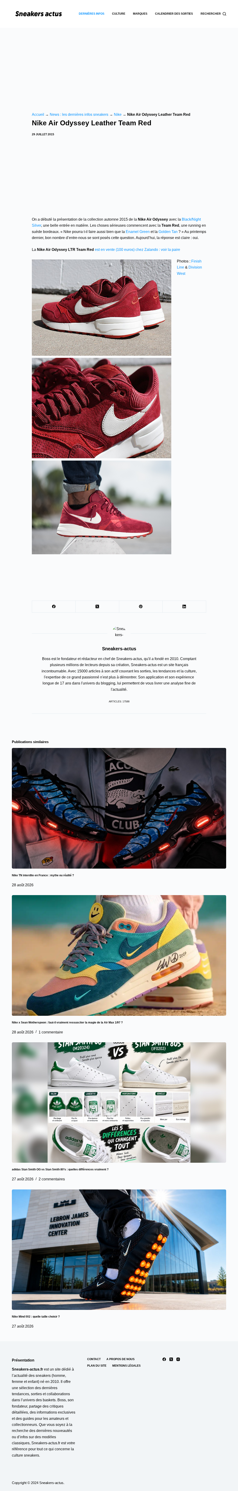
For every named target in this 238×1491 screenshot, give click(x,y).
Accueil (38, 114)
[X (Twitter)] (97, 607)
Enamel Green (138, 232)
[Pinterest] (141, 607)
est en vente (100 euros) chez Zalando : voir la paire (137, 250)
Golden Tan (168, 232)
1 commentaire (51, 1032)
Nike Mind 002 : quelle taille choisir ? (36, 1316)
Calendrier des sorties (174, 13)
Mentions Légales (126, 1365)
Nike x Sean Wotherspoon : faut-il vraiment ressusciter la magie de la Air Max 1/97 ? (67, 1022)
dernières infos (91, 13)
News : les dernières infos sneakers (79, 114)
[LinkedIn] (184, 607)
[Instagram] (178, 1359)
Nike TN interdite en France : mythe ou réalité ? (43, 875)
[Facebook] (54, 607)
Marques (140, 13)
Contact (94, 1359)
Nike (118, 114)
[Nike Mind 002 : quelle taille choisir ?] (119, 1249)
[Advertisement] (119, 62)
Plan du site (96, 1365)
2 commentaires (52, 1179)
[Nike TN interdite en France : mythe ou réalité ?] (119, 808)
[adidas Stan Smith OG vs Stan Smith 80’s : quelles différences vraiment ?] (119, 1102)
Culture (118, 13)
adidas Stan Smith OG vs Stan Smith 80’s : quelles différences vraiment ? (60, 1169)
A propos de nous (120, 1359)
